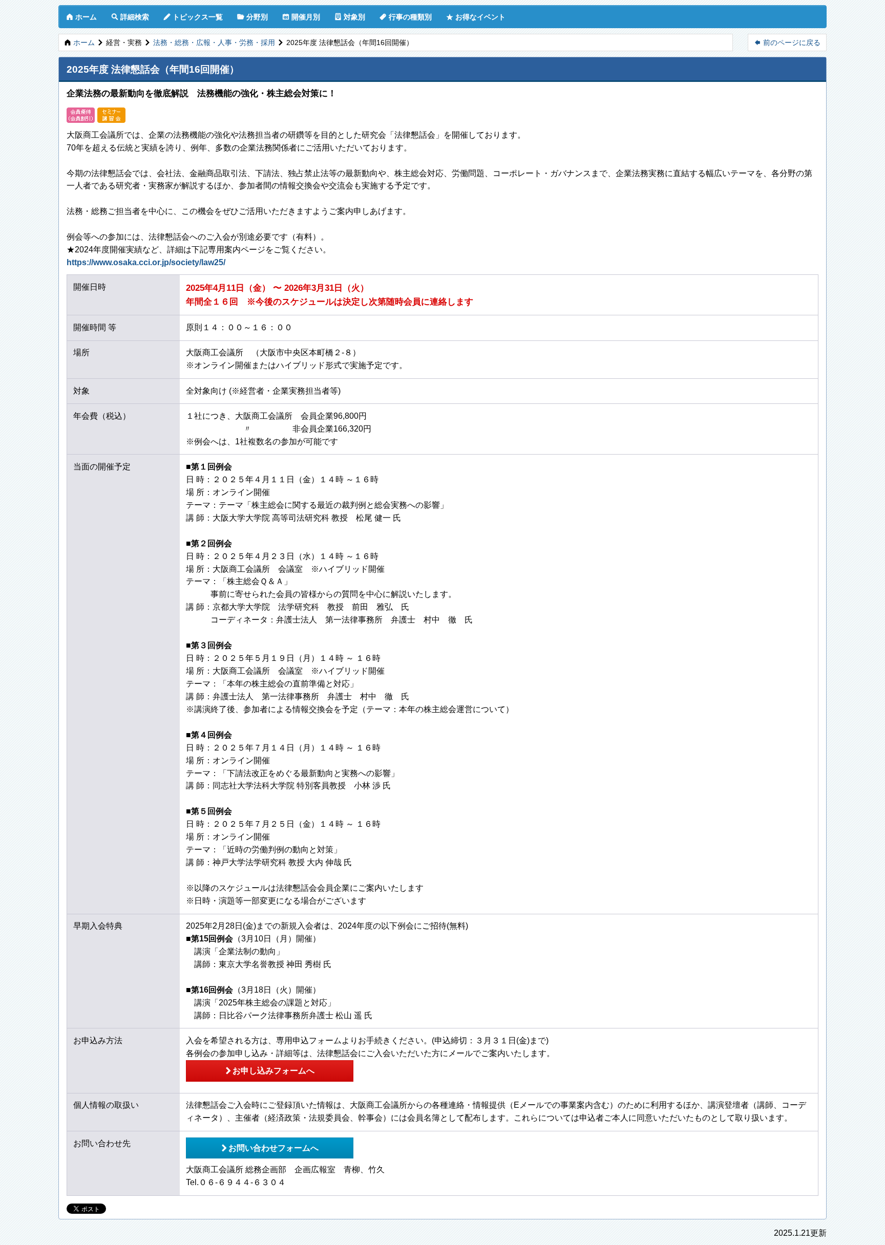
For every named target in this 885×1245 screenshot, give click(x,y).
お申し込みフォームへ (269, 1070)
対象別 (349, 16)
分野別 (252, 16)
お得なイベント (475, 16)
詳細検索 (130, 16)
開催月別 (301, 16)
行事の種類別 (406, 16)
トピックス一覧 (193, 16)
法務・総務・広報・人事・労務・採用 (214, 42)
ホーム (81, 16)
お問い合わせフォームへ (269, 1147)
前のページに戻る (787, 42)
